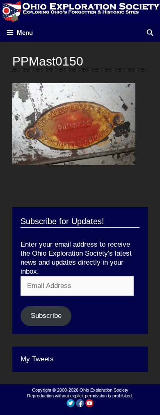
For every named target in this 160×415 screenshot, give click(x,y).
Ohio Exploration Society (104, 390)
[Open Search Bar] (150, 32)
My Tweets (37, 359)
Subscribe (46, 316)
